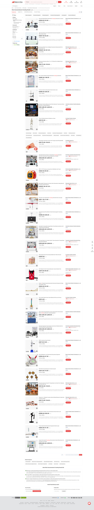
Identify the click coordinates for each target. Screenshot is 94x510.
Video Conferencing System (65, 461)
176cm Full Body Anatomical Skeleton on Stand (47, 118)
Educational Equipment (36, 15)
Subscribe (63, 491)
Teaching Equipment (45, 15)
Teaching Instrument (72, 133)
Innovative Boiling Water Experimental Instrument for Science (51, 18)
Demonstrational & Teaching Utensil (17, 20)
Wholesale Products (41, 502)
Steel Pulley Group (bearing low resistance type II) (47, 368)
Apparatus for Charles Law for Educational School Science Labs (50, 411)
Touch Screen (56, 463)
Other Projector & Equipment (42, 463)
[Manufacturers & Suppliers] (17, 2)
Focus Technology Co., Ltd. (47, 506)
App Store (17, 497)
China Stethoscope (29, 135)
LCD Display (50, 463)
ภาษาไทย (61, 503)
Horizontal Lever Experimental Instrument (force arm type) (50, 197)
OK (21, 38)
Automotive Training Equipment (57, 133)
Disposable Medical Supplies (48, 461)
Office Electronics (56, 461)
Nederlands (47, 503)
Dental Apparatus (62, 463)
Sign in (81, 2)
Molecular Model (56, 135)
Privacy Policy (52, 505)
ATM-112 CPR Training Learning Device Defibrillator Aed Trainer (50, 169)
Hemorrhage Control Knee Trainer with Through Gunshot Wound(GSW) (51, 140)
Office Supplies (15, 18)
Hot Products (22, 502)
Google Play (23, 497)
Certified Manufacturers (28, 11)
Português (29, 503)
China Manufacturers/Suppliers (34, 502)
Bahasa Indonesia (72, 503)
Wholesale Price (47, 502)
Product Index (69, 502)
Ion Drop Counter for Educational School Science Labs (48, 89)
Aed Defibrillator (78, 135)
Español (26, 503)
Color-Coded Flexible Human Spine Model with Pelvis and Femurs (50, 297)
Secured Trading (37, 11)
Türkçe (64, 503)
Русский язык (37, 503)
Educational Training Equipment (47, 135)
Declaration (47, 505)
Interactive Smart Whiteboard (64, 135)
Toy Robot (65, 133)
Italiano (41, 503)
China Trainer (35, 133)
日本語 (56, 503)
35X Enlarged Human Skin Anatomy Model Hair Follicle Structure (50, 254)
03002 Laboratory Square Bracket (44, 340)
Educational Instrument (37, 135)
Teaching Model (28, 461)
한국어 (53, 503)
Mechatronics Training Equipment (37, 461)
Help (46, 500)
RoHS (14, 31)
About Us (41, 500)
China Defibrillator (28, 137)
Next (80, 454)
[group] (31, 24)
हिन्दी (58, 503)
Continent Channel (53, 502)
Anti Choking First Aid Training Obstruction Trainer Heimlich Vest (50, 268)
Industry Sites (58, 502)
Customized (16, 27)
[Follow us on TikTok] (73, 497)
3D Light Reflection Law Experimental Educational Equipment (49, 354)
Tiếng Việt (67, 503)
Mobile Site (52, 500)
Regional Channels (63, 502)
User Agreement (42, 505)
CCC (14, 35)
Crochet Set (49, 133)
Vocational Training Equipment (55, 15)
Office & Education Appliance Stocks (31, 463)
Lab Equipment (64, 15)
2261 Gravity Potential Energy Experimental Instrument (50, 75)
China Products (27, 502)
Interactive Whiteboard (71, 15)
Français (33, 503)
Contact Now (68, 23)
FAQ (44, 500)
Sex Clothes (73, 135)
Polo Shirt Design (28, 133)
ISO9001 (15, 32)
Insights (73, 502)
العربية (51, 503)
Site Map (49, 500)
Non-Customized (16, 26)
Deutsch (44, 503)
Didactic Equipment (28, 15)
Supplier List (20, 11)
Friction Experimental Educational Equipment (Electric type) (49, 425)
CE (14, 33)
